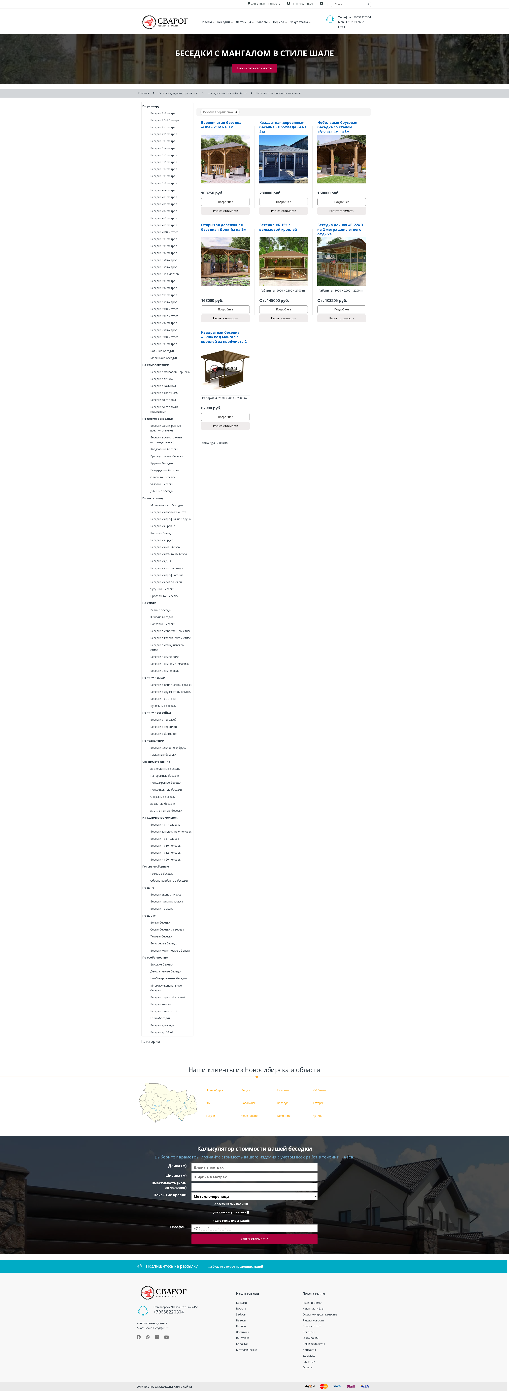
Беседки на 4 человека (165, 824)
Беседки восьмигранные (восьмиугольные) (166, 439)
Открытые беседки (163, 797)
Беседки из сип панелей (166, 582)
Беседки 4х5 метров (163, 197)
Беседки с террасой (163, 719)
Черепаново (249, 1116)
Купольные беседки (163, 706)
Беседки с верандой (163, 727)
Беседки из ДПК (160, 561)
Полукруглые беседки (164, 470)
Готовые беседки (162, 873)
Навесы (241, 1320)
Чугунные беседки (162, 589)
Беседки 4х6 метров (163, 204)
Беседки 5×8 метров (163, 260)
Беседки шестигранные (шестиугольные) (165, 428)
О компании (311, 1338)
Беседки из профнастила (166, 575)
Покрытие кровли (170, 1195)
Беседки (241, 1303)
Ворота (241, 1308)
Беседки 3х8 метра (162, 176)
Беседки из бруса (161, 540)
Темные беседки (161, 936)
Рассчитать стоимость (254, 68)
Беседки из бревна (162, 526)
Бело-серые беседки (163, 943)
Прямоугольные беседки (166, 456)
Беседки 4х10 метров (164, 232)
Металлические (246, 1350)
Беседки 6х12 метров (164, 316)
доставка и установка (229, 1212)
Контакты (309, 1350)
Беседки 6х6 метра (162, 281)
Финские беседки (161, 617)
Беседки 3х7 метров (163, 169)
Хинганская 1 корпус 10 (265, 3)
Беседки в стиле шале (164, 671)
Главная (143, 93)
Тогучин (211, 1116)
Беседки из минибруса (165, 547)
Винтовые (243, 1338)
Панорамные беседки (164, 775)
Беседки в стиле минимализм (169, 664)
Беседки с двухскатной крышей (170, 692)
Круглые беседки (161, 463)
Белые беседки (160, 922)
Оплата (308, 1367)
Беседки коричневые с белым (169, 950)
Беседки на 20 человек (165, 859)
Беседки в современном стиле (170, 631)
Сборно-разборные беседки (169, 880)
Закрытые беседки (162, 804)
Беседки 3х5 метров (163, 155)
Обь (208, 1103)
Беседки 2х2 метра (162, 113)
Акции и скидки (312, 1303)
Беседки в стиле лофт (165, 657)
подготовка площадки (230, 1220)
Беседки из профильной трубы (170, 519)
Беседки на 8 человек (164, 838)
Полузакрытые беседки (165, 782)
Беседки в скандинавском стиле (167, 647)
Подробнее (225, 202)
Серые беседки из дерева (167, 929)
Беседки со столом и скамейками (164, 409)
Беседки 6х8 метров (163, 295)
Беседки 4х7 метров (163, 211)
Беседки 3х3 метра (162, 141)
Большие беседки (162, 351)
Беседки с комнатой (163, 1011)
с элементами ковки (229, 1204)
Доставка (309, 1355)
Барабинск (248, 1103)
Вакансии (309, 1332)
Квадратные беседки (164, 449)
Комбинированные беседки (168, 978)
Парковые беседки (162, 624)
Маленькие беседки (163, 358)
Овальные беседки (162, 477)
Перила (241, 1326)
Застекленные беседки (165, 769)
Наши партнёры (313, 1308)
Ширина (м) (176, 1175)
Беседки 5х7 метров (163, 253)
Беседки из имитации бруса (168, 554)
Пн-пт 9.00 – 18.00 (302, 3)
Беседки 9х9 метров (163, 344)
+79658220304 (361, 17)
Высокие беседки (161, 964)
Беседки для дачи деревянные (178, 93)
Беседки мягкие (160, 1004)
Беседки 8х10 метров (164, 337)
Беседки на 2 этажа (163, 699)
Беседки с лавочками (164, 393)
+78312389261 (355, 22)
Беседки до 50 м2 (161, 1032)
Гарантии (309, 1361)
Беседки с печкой (161, 379)
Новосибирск (214, 1090)
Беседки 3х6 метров (163, 162)
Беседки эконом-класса (165, 894)
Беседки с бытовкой (163, 734)
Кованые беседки (162, 533)
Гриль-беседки (160, 1018)
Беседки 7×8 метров (163, 330)
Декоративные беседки (165, 971)
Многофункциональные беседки (166, 988)
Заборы (241, 1314)
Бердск (246, 1090)
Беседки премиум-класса (166, 901)
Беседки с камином (163, 386)
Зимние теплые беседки (166, 810)
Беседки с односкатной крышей (171, 685)
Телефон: (178, 1227)
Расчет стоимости (225, 211)
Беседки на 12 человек (165, 852)
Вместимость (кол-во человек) (169, 1185)
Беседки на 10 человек (165, 845)
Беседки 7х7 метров (163, 323)
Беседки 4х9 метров (163, 225)
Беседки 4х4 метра (162, 190)
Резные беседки (161, 610)
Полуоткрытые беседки (166, 789)
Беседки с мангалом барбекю (227, 93)
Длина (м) (177, 1165)
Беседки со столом (163, 400)
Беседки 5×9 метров (163, 267)
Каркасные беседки (163, 754)
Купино (317, 1116)
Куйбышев (319, 1090)
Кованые (242, 1344)
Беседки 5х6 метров (163, 246)
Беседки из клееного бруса (168, 747)
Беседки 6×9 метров (163, 302)
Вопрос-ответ (312, 1326)
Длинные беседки (162, 491)
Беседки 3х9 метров (163, 183)
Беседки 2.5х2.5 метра (165, 120)
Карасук (282, 1103)
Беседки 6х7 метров (163, 288)
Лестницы (242, 1332)
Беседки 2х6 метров (163, 134)
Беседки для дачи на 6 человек (170, 831)
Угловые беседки (161, 484)
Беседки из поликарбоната (168, 512)
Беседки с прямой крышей (167, 997)
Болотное (283, 1116)
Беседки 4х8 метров (163, 218)
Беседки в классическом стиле (170, 638)
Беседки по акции (162, 908)
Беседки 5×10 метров (164, 274)
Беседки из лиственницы (166, 568)
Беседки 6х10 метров (164, 309)
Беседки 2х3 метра (162, 127)
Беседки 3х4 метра (162, 148)
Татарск (318, 1103)
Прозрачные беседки (164, 596)
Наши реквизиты (314, 1344)
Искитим (283, 1090)
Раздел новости (313, 1320)
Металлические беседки (166, 505)
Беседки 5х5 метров (163, 239)
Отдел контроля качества (320, 1314)
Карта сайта (183, 1386)
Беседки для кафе (162, 1025)
